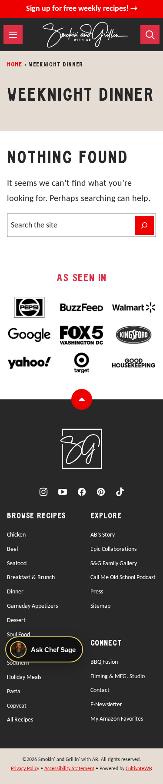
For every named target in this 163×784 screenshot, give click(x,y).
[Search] (150, 34)
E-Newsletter (106, 705)
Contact (100, 690)
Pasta (13, 691)
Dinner (15, 592)
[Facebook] (81, 491)
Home (14, 65)
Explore (106, 516)
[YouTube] (62, 491)
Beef (12, 549)
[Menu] (13, 34)
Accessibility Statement (69, 768)
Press (96, 592)
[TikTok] (120, 491)
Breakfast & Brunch (31, 577)
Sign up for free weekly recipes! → (81, 9)
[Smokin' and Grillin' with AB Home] (85, 35)
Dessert (16, 620)
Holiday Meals (24, 677)
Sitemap (100, 606)
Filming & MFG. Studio (117, 676)
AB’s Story (102, 535)
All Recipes (20, 720)
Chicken (16, 535)
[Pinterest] (100, 491)
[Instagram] (43, 491)
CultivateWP (138, 768)
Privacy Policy (25, 768)
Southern (18, 663)
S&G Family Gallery (113, 563)
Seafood (17, 563)
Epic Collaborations (113, 549)
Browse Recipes (36, 516)
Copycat (17, 706)
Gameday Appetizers (32, 606)
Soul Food (18, 635)
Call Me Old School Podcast (123, 577)
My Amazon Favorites (116, 719)
